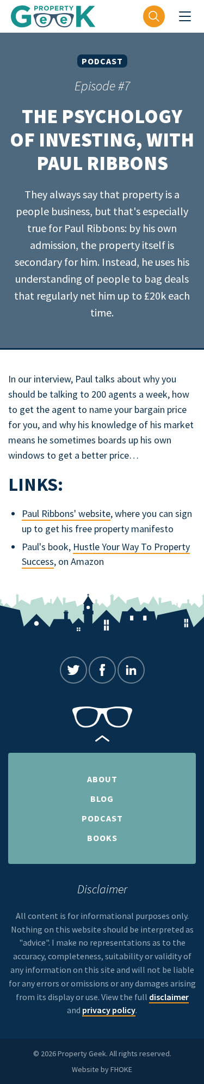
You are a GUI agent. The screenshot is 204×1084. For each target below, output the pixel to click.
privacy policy (108, 1009)
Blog (102, 798)
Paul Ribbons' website (66, 513)
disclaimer (169, 996)
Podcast (102, 61)
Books (102, 837)
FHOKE (121, 1069)
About (102, 779)
